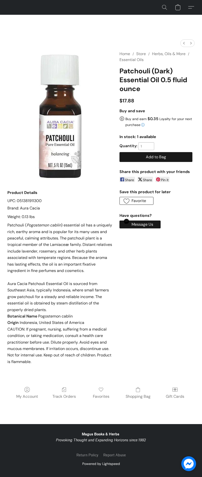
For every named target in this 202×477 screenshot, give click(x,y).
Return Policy (87, 455)
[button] (165, 7)
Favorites (101, 396)
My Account (27, 396)
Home (124, 53)
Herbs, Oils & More (168, 53)
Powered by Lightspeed (101, 463)
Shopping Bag (138, 396)
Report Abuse (114, 455)
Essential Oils (131, 59)
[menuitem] (184, 43)
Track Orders (64, 396)
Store (141, 53)
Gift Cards (175, 396)
